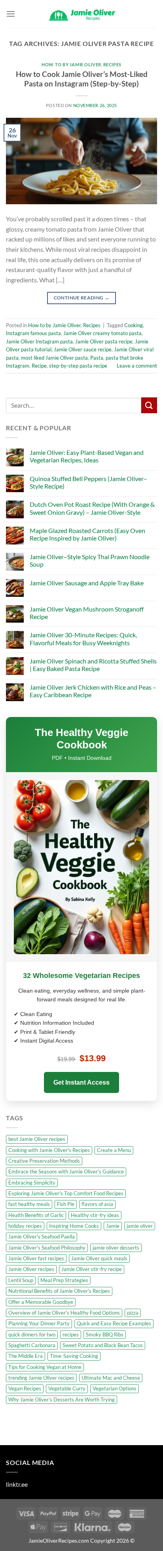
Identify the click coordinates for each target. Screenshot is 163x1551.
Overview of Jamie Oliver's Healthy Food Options (64, 1312)
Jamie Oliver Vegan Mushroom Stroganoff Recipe (87, 612)
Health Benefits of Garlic (36, 1215)
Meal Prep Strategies (64, 1280)
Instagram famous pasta (33, 333)
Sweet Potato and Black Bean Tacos (103, 1345)
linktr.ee (17, 1484)
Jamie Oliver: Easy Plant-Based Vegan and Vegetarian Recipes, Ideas (87, 456)
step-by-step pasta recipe (78, 365)
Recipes (112, 64)
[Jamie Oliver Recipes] (81, 14)
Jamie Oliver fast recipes (36, 1258)
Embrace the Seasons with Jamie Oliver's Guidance (66, 1171)
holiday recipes (25, 1226)
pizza (132, 1312)
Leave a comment (137, 365)
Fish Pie (65, 1204)
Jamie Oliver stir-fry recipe (91, 1269)
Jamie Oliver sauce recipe (83, 349)
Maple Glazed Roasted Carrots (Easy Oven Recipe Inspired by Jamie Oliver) (87, 534)
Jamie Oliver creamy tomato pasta (102, 333)
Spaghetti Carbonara (31, 1345)
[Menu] (10, 13)
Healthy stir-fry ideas (95, 1215)
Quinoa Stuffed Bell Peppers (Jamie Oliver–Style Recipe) (88, 482)
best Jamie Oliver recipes (36, 1139)
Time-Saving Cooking (74, 1356)
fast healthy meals (29, 1204)
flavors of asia (97, 1204)
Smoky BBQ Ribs (104, 1334)
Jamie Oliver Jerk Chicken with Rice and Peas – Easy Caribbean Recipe (93, 690)
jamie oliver (140, 1226)
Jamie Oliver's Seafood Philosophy (46, 1247)
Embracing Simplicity (31, 1182)
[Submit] (149, 405)
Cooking (133, 325)
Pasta (96, 358)
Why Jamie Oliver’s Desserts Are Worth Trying (61, 1399)
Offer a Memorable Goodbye (40, 1302)
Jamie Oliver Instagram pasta (39, 341)
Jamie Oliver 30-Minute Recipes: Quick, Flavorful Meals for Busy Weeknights (83, 638)
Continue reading (82, 298)
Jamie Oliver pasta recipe (104, 341)
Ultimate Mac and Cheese (111, 1378)
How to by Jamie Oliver (71, 64)
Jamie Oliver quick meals (99, 1258)
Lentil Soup (20, 1280)
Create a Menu (114, 1150)
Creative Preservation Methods (44, 1161)
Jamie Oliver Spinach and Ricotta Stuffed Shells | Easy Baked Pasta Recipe (93, 664)
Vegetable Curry (66, 1388)
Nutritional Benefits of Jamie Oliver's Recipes (59, 1291)
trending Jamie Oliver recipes (41, 1378)
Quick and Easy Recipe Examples (114, 1323)
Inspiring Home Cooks (74, 1226)
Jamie (112, 1226)
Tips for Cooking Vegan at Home (45, 1367)
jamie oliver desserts (116, 1247)
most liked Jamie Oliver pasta (54, 358)
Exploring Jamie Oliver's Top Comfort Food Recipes (65, 1193)
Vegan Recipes (24, 1388)
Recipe (39, 365)
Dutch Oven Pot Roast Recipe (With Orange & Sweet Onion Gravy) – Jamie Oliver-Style (92, 508)
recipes (71, 1334)
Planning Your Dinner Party (39, 1323)
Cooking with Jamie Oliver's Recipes (49, 1150)
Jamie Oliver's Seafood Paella (41, 1236)
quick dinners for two (31, 1334)
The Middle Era (25, 1356)
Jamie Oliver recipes (31, 1269)
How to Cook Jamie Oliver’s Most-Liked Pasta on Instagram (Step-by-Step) (82, 78)
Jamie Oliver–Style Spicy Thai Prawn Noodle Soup (90, 560)
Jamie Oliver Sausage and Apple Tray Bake (87, 583)
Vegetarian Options (114, 1388)
